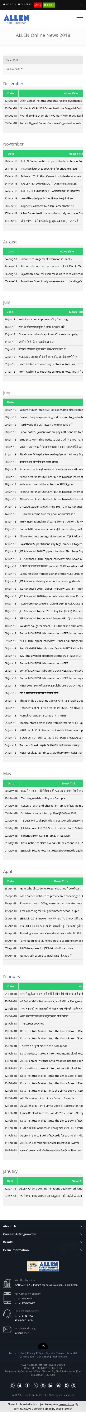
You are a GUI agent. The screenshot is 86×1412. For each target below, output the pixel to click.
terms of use (66, 1404)
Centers (26, 4)
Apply (38, 5)
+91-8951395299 (26, 1302)
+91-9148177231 (26, 1315)
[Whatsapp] (12, 1385)
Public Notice (59, 1356)
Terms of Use (16, 1353)
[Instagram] (43, 1385)
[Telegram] (19, 1385)
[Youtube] (58, 1385)
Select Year (13, 68)
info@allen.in (22, 1332)
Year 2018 (12, 60)
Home (9, 4)
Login (50, 5)
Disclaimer (43, 1356)
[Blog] (66, 1385)
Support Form (25, 1319)
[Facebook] (27, 1385)
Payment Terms (55, 1353)
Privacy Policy (35, 1353)
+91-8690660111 (26, 1298)
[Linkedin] (50, 1385)
